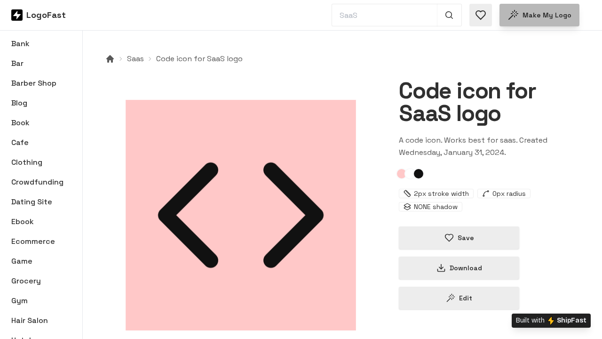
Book (20, 123)
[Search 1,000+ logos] (449, 15)
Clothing (26, 162)
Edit (465, 298)
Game (21, 261)
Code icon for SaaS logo (199, 59)
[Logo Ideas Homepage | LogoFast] (110, 59)
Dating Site (31, 202)
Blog (19, 103)
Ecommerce (33, 241)
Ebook (22, 221)
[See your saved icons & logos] (480, 15)
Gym (19, 301)
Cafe (20, 142)
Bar (17, 63)
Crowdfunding (37, 182)
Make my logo (547, 15)
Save (466, 238)
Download (466, 268)
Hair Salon (29, 320)
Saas (135, 59)
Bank (20, 43)
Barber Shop (33, 83)
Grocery (26, 281)
